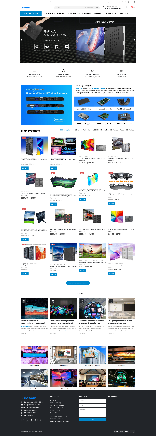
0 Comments (24, 333)
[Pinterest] (128, 2)
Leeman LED (49, 14)
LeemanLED (79, 88)
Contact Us (124, 14)
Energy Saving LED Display (56, 228)
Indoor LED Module (84, 109)
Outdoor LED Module (104, 109)
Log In (113, 2)
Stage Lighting (73, 14)
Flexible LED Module (124, 109)
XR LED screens (25, 326)
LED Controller (110, 14)
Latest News (78, 294)
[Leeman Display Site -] (25, 7)
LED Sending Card (104, 124)
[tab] (66, 130)
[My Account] (126, 7)
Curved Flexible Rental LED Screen (58, 194)
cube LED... (64, 331)
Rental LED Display (31, 158)
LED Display (61, 14)
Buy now (24, 168)
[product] (92, 146)
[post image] (34, 308)
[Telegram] (134, 2)
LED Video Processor (124, 124)
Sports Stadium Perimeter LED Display (36, 229)
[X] (125, 2)
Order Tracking (104, 2)
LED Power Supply (83, 124)
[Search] (97, 7)
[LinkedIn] (131, 2)
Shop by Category (84, 85)
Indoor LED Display (83, 156)
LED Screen (86, 14)
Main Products (30, 131)
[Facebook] (122, 2)
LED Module (98, 14)
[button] (21, 40)
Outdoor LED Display (113, 156)
